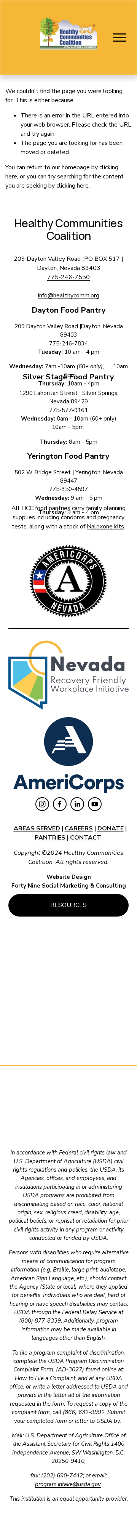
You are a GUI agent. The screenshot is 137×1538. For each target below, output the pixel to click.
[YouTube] (95, 804)
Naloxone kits (105, 526)
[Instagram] (42, 804)
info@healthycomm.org (68, 295)
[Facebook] (60, 804)
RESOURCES (68, 905)
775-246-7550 (68, 277)
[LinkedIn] (77, 804)
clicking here (72, 185)
